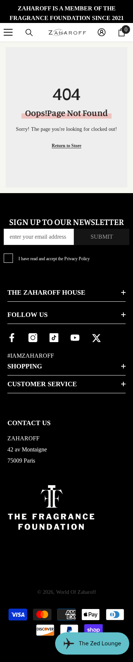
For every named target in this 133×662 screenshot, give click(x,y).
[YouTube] (75, 337)
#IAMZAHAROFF (30, 355)
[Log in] (101, 32)
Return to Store (66, 145)
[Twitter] (96, 337)
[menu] (8, 32)
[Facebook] (12, 337)
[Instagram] (33, 337)
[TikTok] (54, 337)
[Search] (29, 32)
